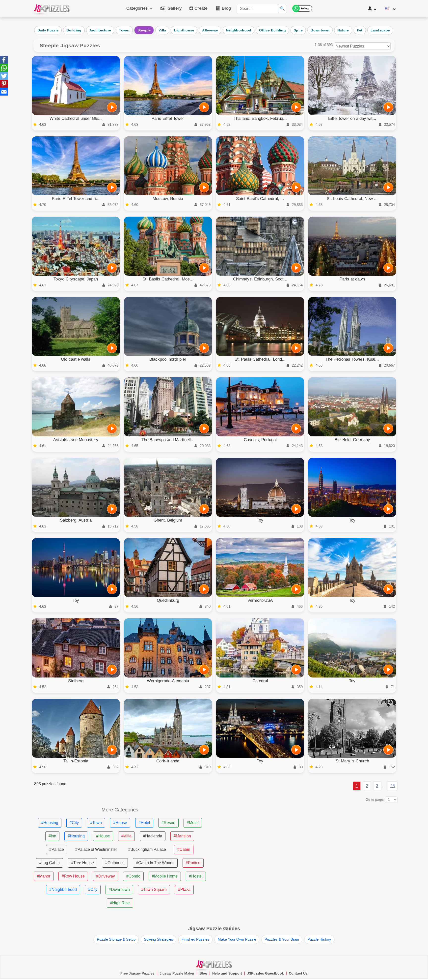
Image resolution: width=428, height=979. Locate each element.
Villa (162, 30)
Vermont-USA (260, 600)
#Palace (56, 849)
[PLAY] (112, 107)
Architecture (100, 30)
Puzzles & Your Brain (282, 939)
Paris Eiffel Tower (168, 118)
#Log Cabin (49, 863)
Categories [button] (138, 8)
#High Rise (120, 903)
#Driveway (105, 876)
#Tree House (82, 863)
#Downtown (119, 889)
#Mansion (182, 836)
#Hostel (196, 876)
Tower (124, 30)
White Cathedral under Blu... (76, 118)
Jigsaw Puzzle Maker (177, 973)
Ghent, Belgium (168, 520)
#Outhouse (115, 863)
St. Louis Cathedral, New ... (352, 198)
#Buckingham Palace (147, 849)
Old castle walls (75, 359)
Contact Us (298, 973)
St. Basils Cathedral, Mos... (167, 279)
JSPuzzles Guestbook (265, 973)
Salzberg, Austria (76, 520)
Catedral (260, 680)
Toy (260, 520)
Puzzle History (319, 939)
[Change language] (390, 8)
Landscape (380, 30)
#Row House (73, 876)
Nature (343, 30)
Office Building (272, 30)
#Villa (126, 836)
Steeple (144, 30)
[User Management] (372, 9)
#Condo (133, 876)
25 (392, 786)
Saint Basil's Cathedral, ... (260, 198)
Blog (203, 973)
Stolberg (75, 680)
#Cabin (183, 849)
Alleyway (210, 30)
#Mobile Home (165, 876)
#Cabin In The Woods (155, 863)
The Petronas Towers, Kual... (352, 359)
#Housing (49, 823)
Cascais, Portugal (260, 439)
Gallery (173, 8)
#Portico (193, 863)
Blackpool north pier (167, 359)
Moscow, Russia (168, 198)
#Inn (52, 836)
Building (73, 30)
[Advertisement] (308, 842)
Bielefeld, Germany (352, 439)
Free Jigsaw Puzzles (137, 973)
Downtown (320, 30)
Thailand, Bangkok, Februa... (260, 118)
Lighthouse (184, 30)
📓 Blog (223, 8)
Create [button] (200, 8)
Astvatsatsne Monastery (75, 439)
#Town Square (154, 889)
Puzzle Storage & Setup (116, 939)
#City (74, 823)
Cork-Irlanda (167, 761)
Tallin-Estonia (75, 761)
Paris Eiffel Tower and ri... (76, 198)
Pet (360, 30)
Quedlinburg (168, 600)
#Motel (193, 823)
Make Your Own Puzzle (237, 939)
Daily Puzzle (48, 30)
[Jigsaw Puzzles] (52, 8)
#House (120, 823)
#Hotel (144, 823)
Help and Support (227, 973)
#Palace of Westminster (96, 849)
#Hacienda (152, 836)
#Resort (168, 823)
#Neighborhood (63, 889)
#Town (96, 823)
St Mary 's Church (352, 761)
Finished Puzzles (195, 939)
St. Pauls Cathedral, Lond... (260, 359)
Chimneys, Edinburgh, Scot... (260, 279)
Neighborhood (238, 30)
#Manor (43, 876)
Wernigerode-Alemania (168, 680)
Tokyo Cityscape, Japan (76, 279)
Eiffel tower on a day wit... (352, 118)
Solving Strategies (158, 939)
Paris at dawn (352, 279)
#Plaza (184, 889)
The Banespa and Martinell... (167, 439)
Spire (298, 30)
